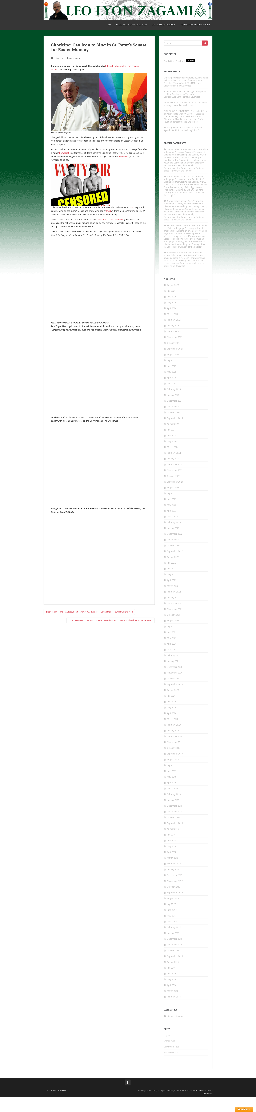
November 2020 (175, 672)
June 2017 (171, 909)
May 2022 (171, 574)
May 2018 (171, 846)
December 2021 (174, 603)
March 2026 (172, 314)
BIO (109, 24)
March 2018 (172, 857)
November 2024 (175, 406)
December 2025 (174, 331)
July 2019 (171, 765)
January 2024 (173, 458)
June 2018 (171, 840)
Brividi (108, 210)
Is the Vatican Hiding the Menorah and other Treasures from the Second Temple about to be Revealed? (184, 263)
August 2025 (173, 354)
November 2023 (175, 470)
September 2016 (175, 956)
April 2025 (171, 377)
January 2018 (173, 869)
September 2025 (175, 348)
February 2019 (174, 794)
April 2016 (171, 985)
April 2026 (171, 308)
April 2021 (171, 643)
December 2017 (174, 875)
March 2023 (172, 516)
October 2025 (173, 342)
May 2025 (171, 371)
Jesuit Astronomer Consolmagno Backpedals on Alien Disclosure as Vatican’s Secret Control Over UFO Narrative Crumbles (185, 94)
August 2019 (173, 759)
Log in (167, 1035)
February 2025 (174, 389)
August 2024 (173, 423)
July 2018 (171, 834)
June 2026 (171, 296)
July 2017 (171, 904)
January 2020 (173, 730)
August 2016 (173, 962)
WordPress (207, 1093)
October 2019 (173, 747)
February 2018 (174, 863)
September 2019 (175, 753)
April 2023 (171, 510)
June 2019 (171, 771)
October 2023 (173, 476)
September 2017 (175, 892)
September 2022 (175, 551)
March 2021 (172, 649)
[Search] (205, 43)
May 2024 (171, 441)
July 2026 (171, 290)
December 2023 (174, 464)
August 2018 (173, 828)
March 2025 (172, 383)
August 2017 (173, 898)
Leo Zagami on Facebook (163, 24)
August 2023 (173, 487)
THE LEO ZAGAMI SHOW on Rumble (195, 24)
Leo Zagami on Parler (56, 1090)
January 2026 (173, 325)
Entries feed (169, 1040)
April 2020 (171, 713)
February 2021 (174, 655)
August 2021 (173, 620)
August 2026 (173, 285)
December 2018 (174, 805)
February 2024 (174, 452)
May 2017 (171, 915)
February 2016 (174, 996)
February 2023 (174, 522)
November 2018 (175, 811)
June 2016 (171, 973)
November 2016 (175, 944)
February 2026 (174, 319)
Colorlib (198, 1090)
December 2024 (174, 400)
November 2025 (175, 337)
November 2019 (175, 742)
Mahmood (124, 156)
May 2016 (171, 979)
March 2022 (172, 585)
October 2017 (173, 886)
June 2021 (171, 632)
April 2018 (171, 852)
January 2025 (173, 395)
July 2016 (171, 967)
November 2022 (175, 539)
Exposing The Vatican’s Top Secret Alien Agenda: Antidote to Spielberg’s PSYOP (183, 129)
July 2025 (171, 360)
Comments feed (171, 1046)
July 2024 (171, 429)
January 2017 (173, 933)
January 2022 (173, 597)
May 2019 (171, 776)
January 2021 (173, 661)
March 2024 (172, 447)
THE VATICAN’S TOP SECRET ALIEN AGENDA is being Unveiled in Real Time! (185, 104)
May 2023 (171, 504)
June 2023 (171, 499)
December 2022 (174, 533)
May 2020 (171, 707)
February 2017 (174, 927)
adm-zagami (74, 58)
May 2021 (171, 638)
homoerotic (65, 152)
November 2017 (175, 881)
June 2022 (171, 568)
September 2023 (175, 481)
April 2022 (171, 580)
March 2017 (172, 921)
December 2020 (174, 666)
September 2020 (175, 684)
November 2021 (175, 609)
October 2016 (173, 950)
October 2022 (173, 545)
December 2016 (174, 938)
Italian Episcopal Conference (110, 219)
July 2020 (171, 695)
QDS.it (132, 207)
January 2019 (173, 800)
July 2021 (171, 626)
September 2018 (175, 823)
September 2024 (175, 418)
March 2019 (172, 788)
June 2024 (171, 435)
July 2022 (171, 562)
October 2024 (173, 412)
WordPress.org (171, 1052)
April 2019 (171, 782)
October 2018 (173, 817)
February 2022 (174, 591)
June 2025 (171, 366)
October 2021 (173, 614)
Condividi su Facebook (174, 61)
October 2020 (173, 678)
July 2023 (171, 493)
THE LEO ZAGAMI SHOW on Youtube (131, 24)
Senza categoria (175, 1016)
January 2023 (173, 528)
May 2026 (171, 302)
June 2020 (171, 701)
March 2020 (172, 719)
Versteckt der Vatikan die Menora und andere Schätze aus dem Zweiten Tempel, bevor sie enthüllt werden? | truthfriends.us (184, 255)
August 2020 (173, 690)
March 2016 (172, 990)
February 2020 (174, 724)
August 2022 (173, 557)
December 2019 (174, 736)
